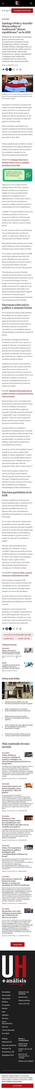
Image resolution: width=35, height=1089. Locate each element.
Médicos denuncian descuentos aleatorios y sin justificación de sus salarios (17, 718)
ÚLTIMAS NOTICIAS (22, 11)
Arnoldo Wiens (9, 638)
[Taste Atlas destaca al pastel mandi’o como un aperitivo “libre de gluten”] (28, 785)
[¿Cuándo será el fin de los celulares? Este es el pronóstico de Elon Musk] (28, 664)
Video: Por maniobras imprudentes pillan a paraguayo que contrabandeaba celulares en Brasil (14, 852)
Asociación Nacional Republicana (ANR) (17, 634)
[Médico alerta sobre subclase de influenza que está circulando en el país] (28, 650)
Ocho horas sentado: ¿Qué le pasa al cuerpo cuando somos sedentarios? (17, 734)
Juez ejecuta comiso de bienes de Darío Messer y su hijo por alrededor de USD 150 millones (16, 882)
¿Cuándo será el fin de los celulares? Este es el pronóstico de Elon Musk (11, 666)
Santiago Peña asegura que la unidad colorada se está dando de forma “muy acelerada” (17, 393)
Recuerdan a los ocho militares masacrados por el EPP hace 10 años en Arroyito (12, 914)
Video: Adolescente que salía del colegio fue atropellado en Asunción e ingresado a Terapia (19, 726)
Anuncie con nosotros (23, 993)
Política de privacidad (14, 1081)
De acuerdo (17, 1086)
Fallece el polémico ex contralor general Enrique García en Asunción (17, 710)
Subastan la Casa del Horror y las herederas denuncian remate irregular (18, 702)
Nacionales (5, 19)
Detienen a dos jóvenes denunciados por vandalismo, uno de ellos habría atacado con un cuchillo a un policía (15, 822)
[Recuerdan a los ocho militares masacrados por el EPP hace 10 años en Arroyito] (28, 910)
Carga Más (17, 945)
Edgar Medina (22, 871)
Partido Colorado (24, 638)
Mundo (4, 663)
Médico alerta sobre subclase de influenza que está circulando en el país (11, 652)
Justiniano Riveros (24, 935)
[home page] (17, 3)
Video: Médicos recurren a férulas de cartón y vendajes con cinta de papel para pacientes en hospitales (16, 759)
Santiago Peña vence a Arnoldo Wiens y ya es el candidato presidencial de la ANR (15, 162)
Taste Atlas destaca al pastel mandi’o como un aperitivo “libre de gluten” (11, 789)
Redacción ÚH (19, 656)
